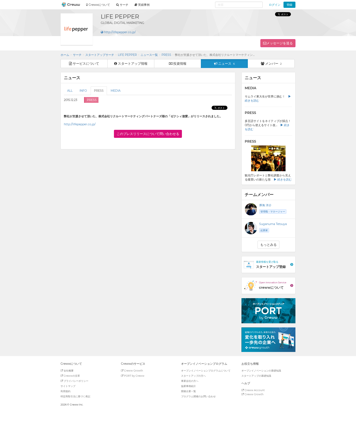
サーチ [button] (123, 5)
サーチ (77, 55)
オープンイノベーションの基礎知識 (261, 370)
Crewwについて (99, 5)
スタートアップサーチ (99, 55)
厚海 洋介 (265, 205)
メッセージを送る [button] (279, 43)
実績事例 (143, 5)
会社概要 (68, 370)
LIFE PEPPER (127, 55)
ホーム (65, 55)
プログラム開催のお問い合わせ (198, 396)
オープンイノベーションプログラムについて (206, 370)
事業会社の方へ (189, 380)
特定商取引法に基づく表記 (75, 396)
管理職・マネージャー (272, 211)
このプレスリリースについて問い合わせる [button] (148, 134)
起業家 (264, 230)
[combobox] (239, 5)
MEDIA (116, 91)
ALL (70, 91)
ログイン (274, 5)
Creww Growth (133, 370)
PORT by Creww (133, 375)
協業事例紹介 (188, 386)
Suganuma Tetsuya (273, 224)
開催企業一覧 (188, 391)
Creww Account (254, 390)
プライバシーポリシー (75, 380)
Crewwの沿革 (71, 375)
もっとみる (268, 245)
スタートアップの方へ (193, 375)
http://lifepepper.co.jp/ (119, 32)
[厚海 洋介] (251, 209)
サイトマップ (68, 386)
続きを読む (284, 179)
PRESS (166, 55)
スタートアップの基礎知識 (256, 375)
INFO (83, 91)
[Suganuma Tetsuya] (251, 228)
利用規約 (65, 391)
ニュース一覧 (149, 55)
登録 (289, 5)
